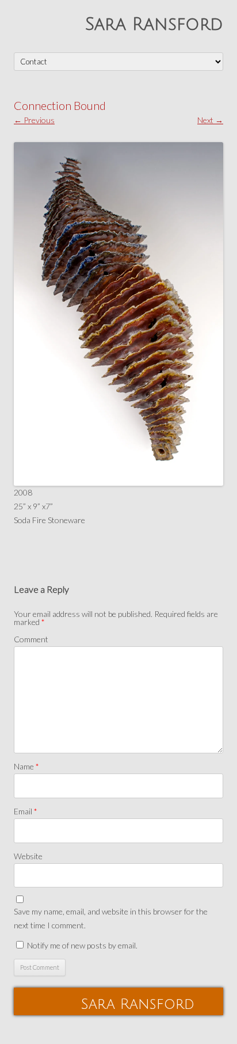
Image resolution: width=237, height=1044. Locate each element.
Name (26, 766)
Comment (31, 639)
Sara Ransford (154, 24)
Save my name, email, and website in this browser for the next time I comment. (111, 918)
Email (25, 811)
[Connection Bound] (118, 314)
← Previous (34, 120)
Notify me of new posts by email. (82, 945)
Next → (210, 120)
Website (28, 856)
